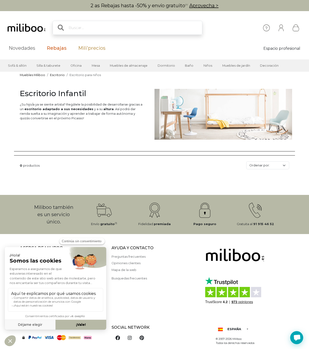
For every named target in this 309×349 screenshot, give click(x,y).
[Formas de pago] (63, 337)
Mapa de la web (124, 270)
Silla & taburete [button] (48, 65)
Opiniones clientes (126, 263)
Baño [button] (189, 65)
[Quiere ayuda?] (296, 337)
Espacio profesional (281, 48)
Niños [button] (208, 65)
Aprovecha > (203, 5)
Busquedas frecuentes (129, 278)
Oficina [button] (76, 65)
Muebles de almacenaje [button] (128, 65)
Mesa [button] (96, 65)
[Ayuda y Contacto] (266, 28)
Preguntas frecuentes (129, 256)
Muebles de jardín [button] (236, 65)
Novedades (22, 48)
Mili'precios (91, 48)
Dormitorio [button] (166, 65)
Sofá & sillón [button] (17, 65)
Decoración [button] (269, 65)
